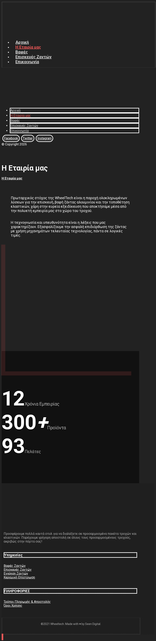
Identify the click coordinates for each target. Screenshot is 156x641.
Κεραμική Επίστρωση (19, 577)
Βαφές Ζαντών (15, 566)
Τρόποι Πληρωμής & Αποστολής (27, 602)
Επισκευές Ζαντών (17, 570)
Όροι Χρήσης (13, 605)
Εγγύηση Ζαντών (16, 573)
